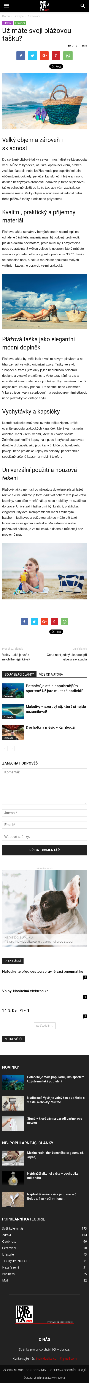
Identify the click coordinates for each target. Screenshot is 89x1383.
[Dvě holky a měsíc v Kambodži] (13, 732)
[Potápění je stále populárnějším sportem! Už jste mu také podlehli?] (13, 690)
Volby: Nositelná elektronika (25, 991)
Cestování (20, 22)
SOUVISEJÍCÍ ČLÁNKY (19, 674)
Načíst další (43, 1025)
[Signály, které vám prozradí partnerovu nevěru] (13, 1123)
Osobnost (9, 1241)
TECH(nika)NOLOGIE (16, 1261)
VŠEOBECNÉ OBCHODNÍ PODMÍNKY (24, 1370)
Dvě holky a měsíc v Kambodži (50, 727)
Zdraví (6, 1235)
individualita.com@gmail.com (56, 1358)
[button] (83, 6)
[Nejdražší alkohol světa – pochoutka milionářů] (13, 1178)
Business (8, 1274)
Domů (6, 16)
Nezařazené (10, 1267)
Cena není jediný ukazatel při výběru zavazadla (67, 657)
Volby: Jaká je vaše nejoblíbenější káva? (16, 657)
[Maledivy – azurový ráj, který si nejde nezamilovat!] (13, 711)
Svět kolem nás (13, 1228)
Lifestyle (7, 22)
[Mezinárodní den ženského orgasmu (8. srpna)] (13, 1158)
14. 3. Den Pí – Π (15, 1010)
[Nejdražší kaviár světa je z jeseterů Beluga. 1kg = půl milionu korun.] (13, 1199)
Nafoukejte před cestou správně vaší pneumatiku (42, 971)
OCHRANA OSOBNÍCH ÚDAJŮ (68, 1370)
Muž (5, 1280)
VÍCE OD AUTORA (51, 674)
